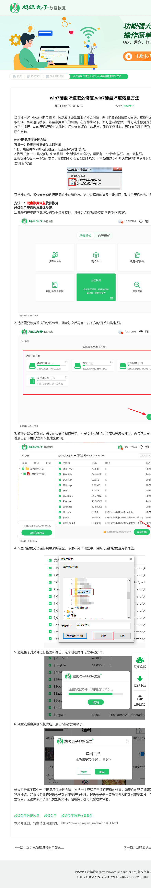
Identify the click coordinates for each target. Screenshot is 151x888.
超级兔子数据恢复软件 (77, 815)
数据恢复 (36, 76)
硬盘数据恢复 (57, 76)
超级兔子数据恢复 (27, 815)
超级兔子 (128, 106)
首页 (19, 76)
